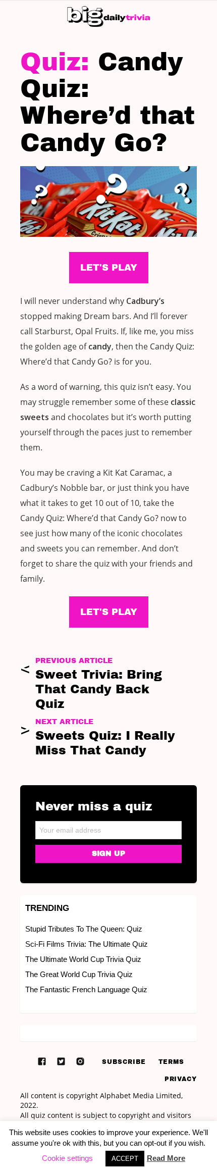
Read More (166, 1158)
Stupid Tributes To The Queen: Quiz (83, 929)
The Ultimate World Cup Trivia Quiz (83, 959)
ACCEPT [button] (125, 1158)
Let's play (108, 612)
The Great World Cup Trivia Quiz (79, 974)
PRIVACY (181, 1079)
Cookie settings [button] (67, 1158)
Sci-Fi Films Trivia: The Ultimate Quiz (86, 944)
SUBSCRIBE (123, 1061)
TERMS (171, 1061)
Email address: (108, 827)
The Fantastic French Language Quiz (86, 989)
